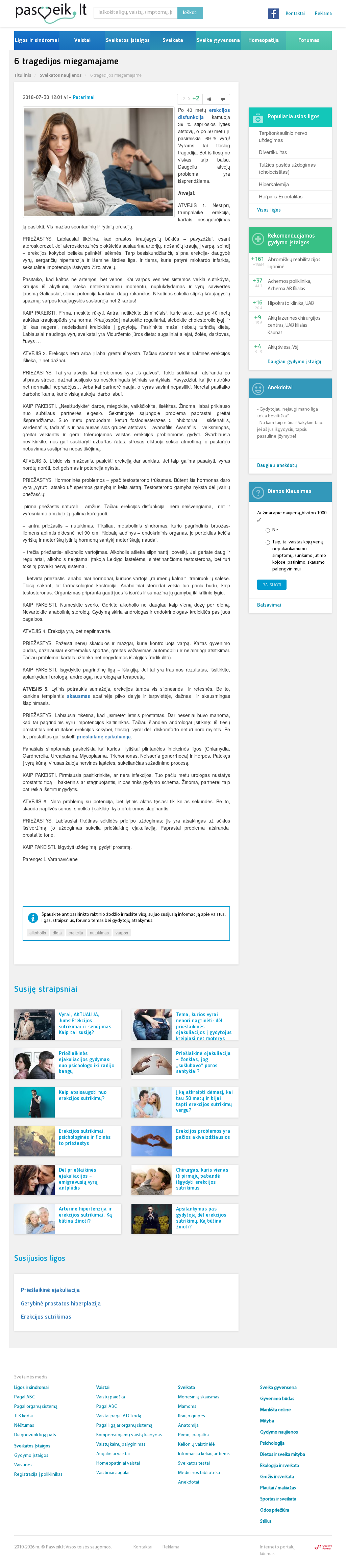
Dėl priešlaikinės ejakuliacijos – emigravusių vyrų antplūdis (78, 1179)
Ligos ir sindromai (37, 40)
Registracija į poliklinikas (38, 1474)
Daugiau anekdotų (277, 465)
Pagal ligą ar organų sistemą (124, 1425)
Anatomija (188, 1425)
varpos (122, 932)
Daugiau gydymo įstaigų (294, 362)
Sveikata (173, 40)
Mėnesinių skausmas (198, 1397)
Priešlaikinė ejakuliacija (50, 1290)
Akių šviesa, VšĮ (283, 347)
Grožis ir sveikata (277, 1476)
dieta (57, 932)
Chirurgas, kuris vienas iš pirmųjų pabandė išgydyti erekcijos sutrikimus (202, 1179)
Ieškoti (190, 13)
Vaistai (82, 40)
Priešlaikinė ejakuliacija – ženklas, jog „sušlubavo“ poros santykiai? (203, 1062)
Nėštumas (24, 1425)
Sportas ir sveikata (278, 1499)
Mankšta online (275, 1410)
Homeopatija (263, 40)
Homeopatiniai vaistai (118, 1463)
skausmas (78, 695)
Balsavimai (269, 605)
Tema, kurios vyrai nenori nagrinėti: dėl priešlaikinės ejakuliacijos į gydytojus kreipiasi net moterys (203, 1026)
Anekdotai (188, 1482)
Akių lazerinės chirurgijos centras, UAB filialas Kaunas (294, 326)
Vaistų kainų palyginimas (121, 1444)
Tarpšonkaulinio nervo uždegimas (283, 136)
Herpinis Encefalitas (281, 196)
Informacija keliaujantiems (204, 1454)
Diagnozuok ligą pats (35, 1435)
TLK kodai (23, 1416)
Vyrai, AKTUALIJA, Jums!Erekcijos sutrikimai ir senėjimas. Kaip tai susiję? (86, 1023)
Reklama (323, 13)
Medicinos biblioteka (199, 1472)
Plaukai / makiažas (278, 1488)
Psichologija (272, 1443)
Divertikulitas (273, 151)
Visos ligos (269, 210)
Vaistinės (23, 1465)
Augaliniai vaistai (113, 1454)
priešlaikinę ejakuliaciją (104, 736)
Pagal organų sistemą (35, 1406)
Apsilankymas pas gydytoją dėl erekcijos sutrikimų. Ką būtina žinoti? (201, 1218)
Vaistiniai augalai (112, 1472)
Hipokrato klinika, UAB (291, 303)
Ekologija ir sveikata (279, 1465)
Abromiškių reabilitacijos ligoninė (294, 264)
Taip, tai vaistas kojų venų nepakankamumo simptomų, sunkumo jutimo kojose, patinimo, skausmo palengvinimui (299, 556)
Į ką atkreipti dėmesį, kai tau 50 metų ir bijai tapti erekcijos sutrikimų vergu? (204, 1101)
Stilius (266, 1521)
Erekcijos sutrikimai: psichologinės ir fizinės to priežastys (84, 1137)
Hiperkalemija (274, 184)
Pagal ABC (24, 1397)
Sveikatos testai (194, 1463)
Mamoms (187, 1406)
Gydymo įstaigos (31, 1455)
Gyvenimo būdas (277, 1398)
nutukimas (99, 932)
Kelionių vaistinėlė (196, 1444)
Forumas (308, 40)
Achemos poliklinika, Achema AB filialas (289, 285)
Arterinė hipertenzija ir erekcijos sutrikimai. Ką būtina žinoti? (85, 1215)
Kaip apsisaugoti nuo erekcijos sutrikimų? (82, 1095)
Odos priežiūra (274, 1510)
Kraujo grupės (191, 1416)
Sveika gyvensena (218, 40)
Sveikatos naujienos (60, 75)
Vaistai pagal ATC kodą (118, 1416)
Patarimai (84, 97)
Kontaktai (295, 13)
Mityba (267, 1421)
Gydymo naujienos (279, 1432)
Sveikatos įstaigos (128, 40)
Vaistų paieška (110, 1397)
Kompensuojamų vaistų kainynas (129, 1435)
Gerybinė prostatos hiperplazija (61, 1304)
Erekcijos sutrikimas (46, 1317)
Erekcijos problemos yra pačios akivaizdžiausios (203, 1134)
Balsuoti (272, 585)
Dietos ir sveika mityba (282, 1454)
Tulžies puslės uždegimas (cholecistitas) (287, 168)
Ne (275, 530)
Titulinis (22, 75)
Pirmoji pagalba (193, 1435)
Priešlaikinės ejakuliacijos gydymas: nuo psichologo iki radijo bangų (86, 1062)
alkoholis (37, 932)
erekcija (76, 932)
